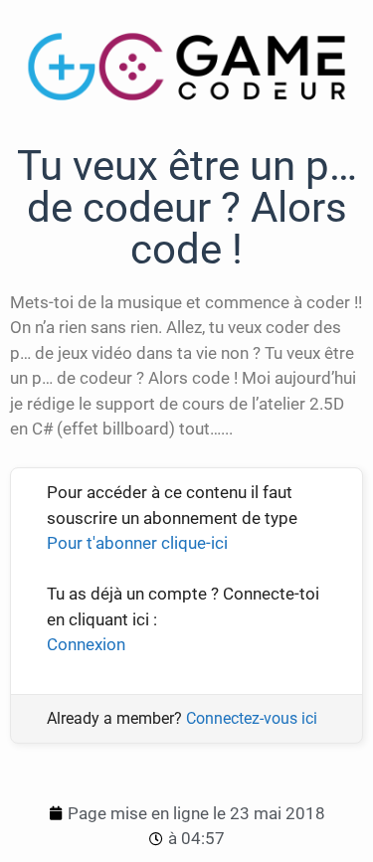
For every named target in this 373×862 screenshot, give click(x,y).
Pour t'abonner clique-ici (137, 543)
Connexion (86, 644)
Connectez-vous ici (251, 718)
